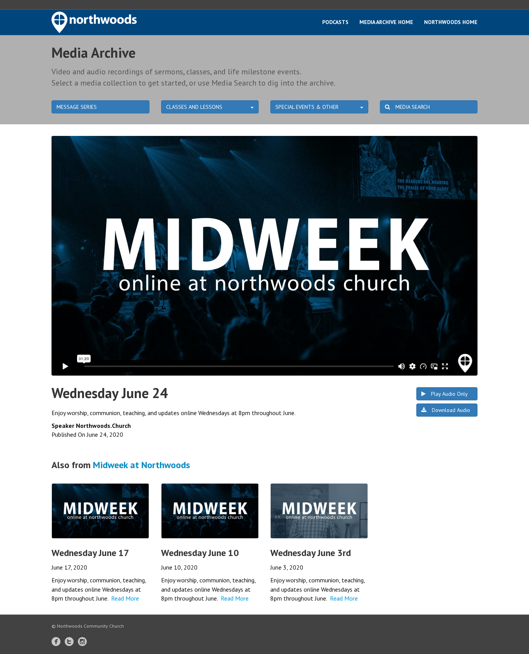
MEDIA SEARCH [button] (412, 106)
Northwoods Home (450, 22)
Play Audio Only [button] (448, 393)
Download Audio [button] (450, 410)
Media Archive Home (386, 22)
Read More (125, 598)
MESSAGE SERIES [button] (77, 106)
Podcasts (335, 22)
